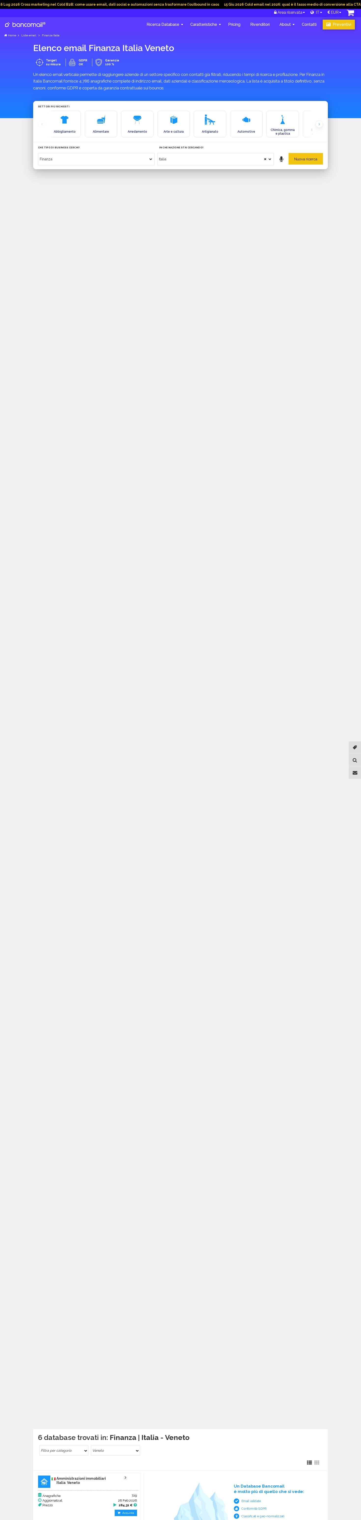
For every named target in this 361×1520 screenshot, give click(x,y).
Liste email (28, 35)
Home (12, 35)
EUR (334, 12)
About (285, 24)
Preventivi (341, 24)
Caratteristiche (203, 24)
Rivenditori (260, 24)
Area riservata (289, 12)
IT (316, 12)
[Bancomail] (25, 28)
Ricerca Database (163, 24)
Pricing (234, 24)
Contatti (309, 24)
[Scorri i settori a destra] (319, 124)
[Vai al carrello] (350, 14)
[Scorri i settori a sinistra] (41, 124)
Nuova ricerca (305, 159)
